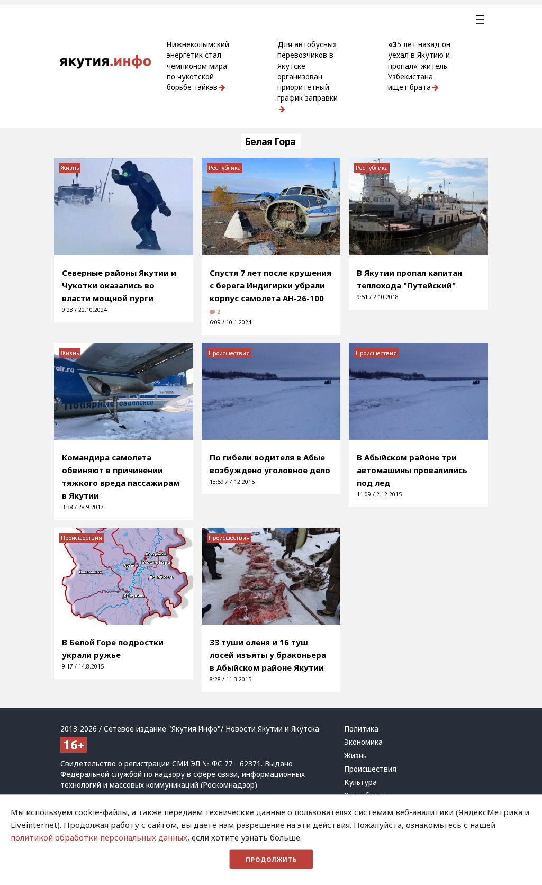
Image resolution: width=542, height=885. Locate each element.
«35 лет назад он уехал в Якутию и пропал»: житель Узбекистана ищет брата (419, 66)
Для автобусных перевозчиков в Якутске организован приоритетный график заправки (307, 71)
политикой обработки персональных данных (99, 837)
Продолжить (271, 859)
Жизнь (70, 167)
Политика (361, 729)
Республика (225, 167)
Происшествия (229, 353)
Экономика (363, 742)
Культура (360, 782)
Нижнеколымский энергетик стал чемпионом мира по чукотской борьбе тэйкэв (198, 66)
